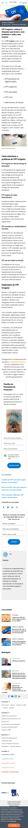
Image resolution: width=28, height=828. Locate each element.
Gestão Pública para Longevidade (11, 724)
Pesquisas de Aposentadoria (9, 727)
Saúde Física (15, 671)
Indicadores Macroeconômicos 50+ (11, 718)
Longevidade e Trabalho (8, 763)
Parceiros (11, 708)
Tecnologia (15, 615)
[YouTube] (12, 696)
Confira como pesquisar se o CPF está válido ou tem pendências (19, 643)
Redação (5, 560)
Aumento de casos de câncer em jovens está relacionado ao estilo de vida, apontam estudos (19, 675)
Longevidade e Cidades (8, 754)
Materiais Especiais (15, 746)
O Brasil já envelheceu (18, 661)
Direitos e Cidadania (8, 22)
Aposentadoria (16, 658)
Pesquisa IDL (5, 721)
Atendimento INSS (7, 741)
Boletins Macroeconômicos (9, 716)
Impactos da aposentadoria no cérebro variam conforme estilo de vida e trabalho (14, 689)
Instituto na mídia (21, 705)
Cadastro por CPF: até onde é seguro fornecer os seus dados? (19, 619)
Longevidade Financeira (8, 767)
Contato (5, 708)
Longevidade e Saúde (7, 759)
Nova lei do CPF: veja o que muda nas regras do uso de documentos (19, 631)
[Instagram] (15, 696)
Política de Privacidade (14, 802)
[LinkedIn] (19, 696)
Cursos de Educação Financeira (10, 743)
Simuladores (5, 746)
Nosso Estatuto (14, 806)
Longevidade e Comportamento (10, 772)
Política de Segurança (14, 804)
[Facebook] (8, 696)
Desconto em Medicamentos (9, 738)
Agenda (12, 705)
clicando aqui (13, 821)
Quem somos (5, 705)
